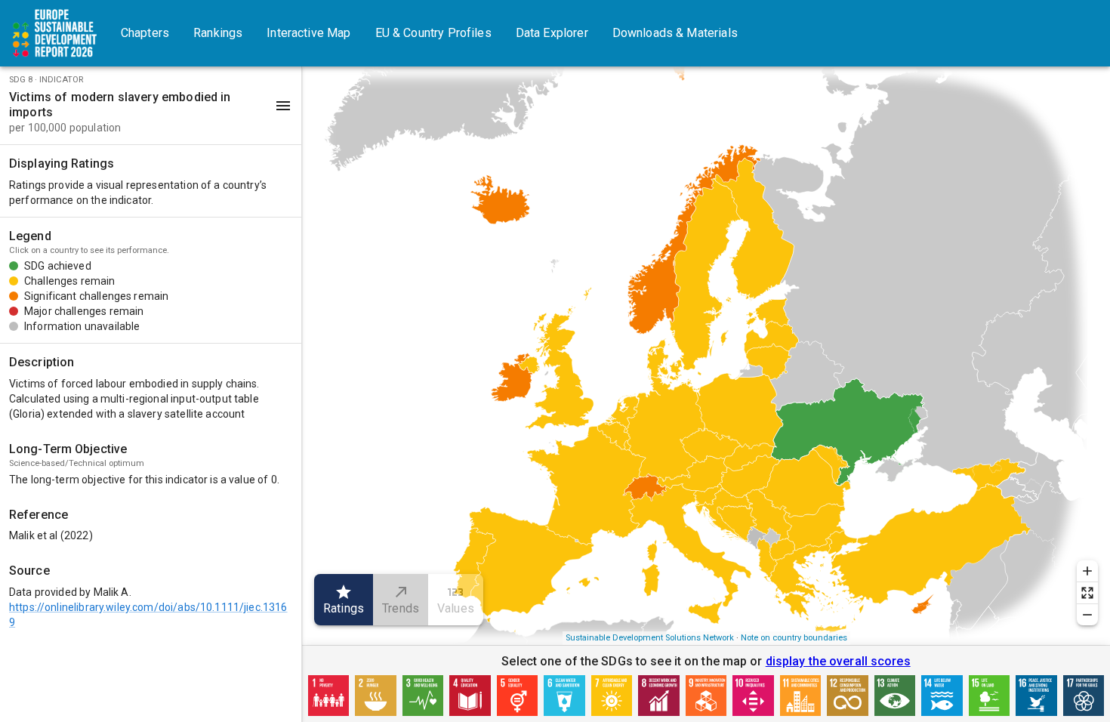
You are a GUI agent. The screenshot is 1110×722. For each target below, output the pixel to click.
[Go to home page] (54, 33)
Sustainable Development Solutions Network (650, 638)
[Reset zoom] (1087, 592)
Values (455, 608)
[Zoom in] (1087, 571)
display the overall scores (838, 661)
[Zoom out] (1087, 614)
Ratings (343, 608)
